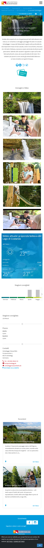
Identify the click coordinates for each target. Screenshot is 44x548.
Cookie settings (19, 541)
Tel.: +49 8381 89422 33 (11, 361)
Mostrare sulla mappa (11, 368)
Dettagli (10, 541)
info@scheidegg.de (10, 363)
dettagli (6, 244)
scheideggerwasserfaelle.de (13, 366)
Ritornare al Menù (25, 14)
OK (40, 545)
